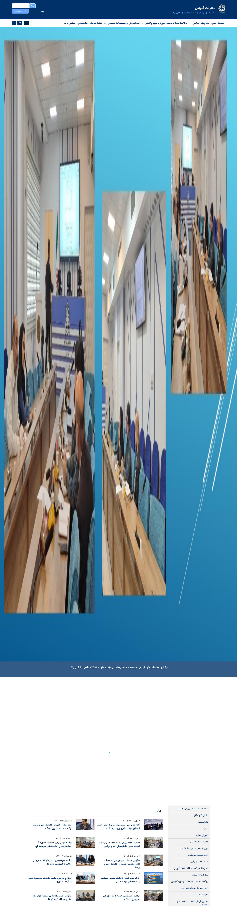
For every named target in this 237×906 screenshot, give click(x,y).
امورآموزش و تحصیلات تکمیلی (123, 23)
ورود (42, 11)
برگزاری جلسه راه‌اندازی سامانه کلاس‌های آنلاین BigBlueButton (51, 897)
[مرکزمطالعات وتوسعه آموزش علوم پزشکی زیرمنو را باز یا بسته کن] (142, 23)
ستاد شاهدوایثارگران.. (198, 861)
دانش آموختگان (201, 815)
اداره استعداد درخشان (198, 855)
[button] (20, 11)
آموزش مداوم (202, 835)
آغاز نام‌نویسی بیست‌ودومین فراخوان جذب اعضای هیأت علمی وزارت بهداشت (118, 826)
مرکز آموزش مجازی (199, 875)
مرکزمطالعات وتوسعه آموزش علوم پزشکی (166, 23)
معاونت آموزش (201, 23)
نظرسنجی (82, 23)
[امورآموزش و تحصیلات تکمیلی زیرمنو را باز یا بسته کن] (104, 23)
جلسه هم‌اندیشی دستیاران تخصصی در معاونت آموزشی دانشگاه (52, 862)
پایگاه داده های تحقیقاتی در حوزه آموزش (189, 881)
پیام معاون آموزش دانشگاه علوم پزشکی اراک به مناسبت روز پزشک (51, 826)
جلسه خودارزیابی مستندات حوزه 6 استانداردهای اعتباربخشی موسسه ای (53, 844)
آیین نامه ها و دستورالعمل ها (195, 888)
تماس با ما (69, 23)
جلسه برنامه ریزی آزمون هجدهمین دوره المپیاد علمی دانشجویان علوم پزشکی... (119, 844)
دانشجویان (203, 822)
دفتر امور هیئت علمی (198, 842)
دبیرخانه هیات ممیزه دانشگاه (195, 848)
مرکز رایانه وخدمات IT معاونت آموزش (191, 868)
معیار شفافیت (202, 894)
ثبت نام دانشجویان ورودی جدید (193, 808)
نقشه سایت (96, 23)
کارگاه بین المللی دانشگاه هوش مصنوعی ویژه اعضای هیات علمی (120, 880)
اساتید (205, 828)
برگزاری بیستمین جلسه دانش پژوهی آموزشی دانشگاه (121, 897)
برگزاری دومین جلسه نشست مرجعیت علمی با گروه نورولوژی (49, 880)
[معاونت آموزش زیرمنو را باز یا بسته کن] (190, 23)
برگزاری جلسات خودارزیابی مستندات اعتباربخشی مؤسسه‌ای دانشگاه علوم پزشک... (122, 864)
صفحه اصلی (217, 23)
